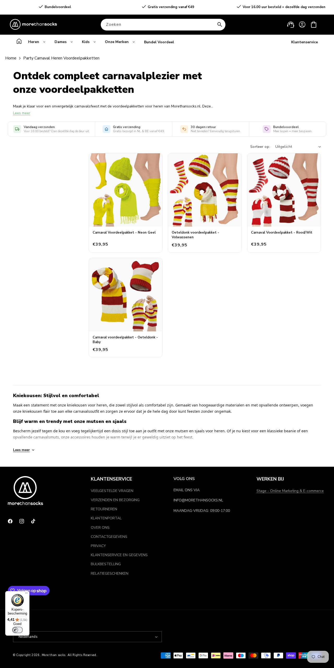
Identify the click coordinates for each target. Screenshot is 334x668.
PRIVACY (98, 545)
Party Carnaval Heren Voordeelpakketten (61, 58)
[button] (313, 24)
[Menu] (26, 594)
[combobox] (163, 25)
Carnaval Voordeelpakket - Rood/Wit (281, 232)
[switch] (17, 630)
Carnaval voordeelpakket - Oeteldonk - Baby (125, 339)
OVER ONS (100, 527)
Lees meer (21, 113)
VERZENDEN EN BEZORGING (115, 499)
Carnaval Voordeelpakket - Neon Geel (124, 232)
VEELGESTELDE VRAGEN (112, 490)
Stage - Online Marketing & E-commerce (290, 490)
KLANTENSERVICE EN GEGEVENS (119, 554)
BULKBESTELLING (106, 564)
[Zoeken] (219, 24)
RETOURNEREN (104, 509)
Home (10, 58)
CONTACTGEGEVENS (109, 536)
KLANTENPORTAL (106, 518)
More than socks (54, 655)
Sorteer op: (260, 146)
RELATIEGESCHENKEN (109, 573)
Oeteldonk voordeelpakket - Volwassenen (195, 235)
